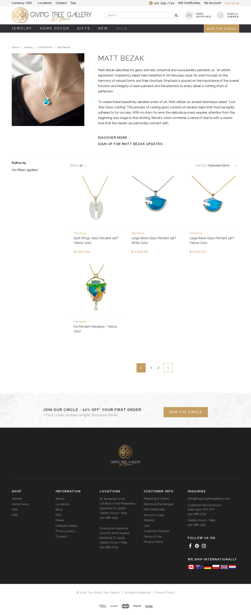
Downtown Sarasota (114, 528)
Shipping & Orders (156, 498)
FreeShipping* (204, 15)
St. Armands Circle (112, 499)
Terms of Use (153, 536)
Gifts (83, 28)
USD (22, 3)
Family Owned (233, 15)
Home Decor (54, 28)
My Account (212, 3)
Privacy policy (65, 531)
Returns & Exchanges (158, 504)
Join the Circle (221, 28)
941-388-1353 (109, 517)
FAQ (58, 515)
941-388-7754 (109, 547)
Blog (59, 509)
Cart (147, 526)
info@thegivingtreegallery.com (209, 498)
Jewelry (22, 28)
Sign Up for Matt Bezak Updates (130, 144)
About (60, 498)
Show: (74, 165)
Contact (61, 3)
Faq (73, 3)
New (103, 28)
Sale (121, 28)
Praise (60, 520)
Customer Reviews (156, 531)
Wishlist (149, 520)
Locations (45, 3)
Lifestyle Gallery (67, 526)
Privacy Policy (153, 542)
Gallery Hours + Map (113, 513)
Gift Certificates (189, 3)
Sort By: (201, 165)
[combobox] (142, 15)
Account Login (154, 515)
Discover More (112, 138)
